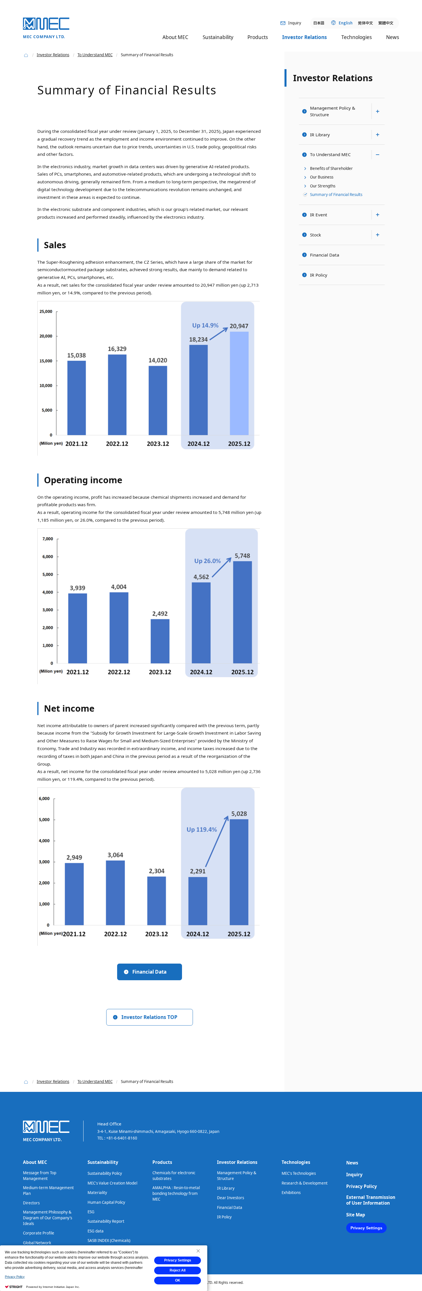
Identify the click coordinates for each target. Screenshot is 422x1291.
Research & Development (305, 1183)
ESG (91, 1211)
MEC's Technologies (299, 1173)
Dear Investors (230, 1197)
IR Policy (318, 275)
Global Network (37, 1242)
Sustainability (103, 1162)
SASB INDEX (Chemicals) (109, 1240)
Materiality (97, 1192)
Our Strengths (322, 186)
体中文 (365, 23)
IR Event (318, 215)
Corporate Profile (38, 1233)
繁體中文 (385, 23)
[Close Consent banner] (198, 1251)
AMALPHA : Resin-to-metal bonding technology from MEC (176, 1193)
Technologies (296, 1162)
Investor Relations (333, 78)
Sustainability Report (106, 1221)
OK (177, 1280)
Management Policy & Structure (332, 111)
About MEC (35, 1162)
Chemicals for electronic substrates (173, 1175)
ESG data (96, 1231)
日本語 (318, 23)
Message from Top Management (39, 1175)
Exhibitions (291, 1192)
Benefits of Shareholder (331, 168)
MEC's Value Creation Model (112, 1183)
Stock (315, 235)
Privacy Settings (366, 1228)
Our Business (321, 177)
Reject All (177, 1270)
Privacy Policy (361, 1186)
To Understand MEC (330, 154)
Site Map (355, 1215)
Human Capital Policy (106, 1202)
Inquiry (354, 1174)
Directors (31, 1202)
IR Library (320, 134)
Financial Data (324, 255)
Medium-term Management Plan (48, 1190)
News (392, 37)
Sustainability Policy (105, 1173)
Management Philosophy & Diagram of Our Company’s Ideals (47, 1218)
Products (162, 1162)
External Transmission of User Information (370, 1200)
